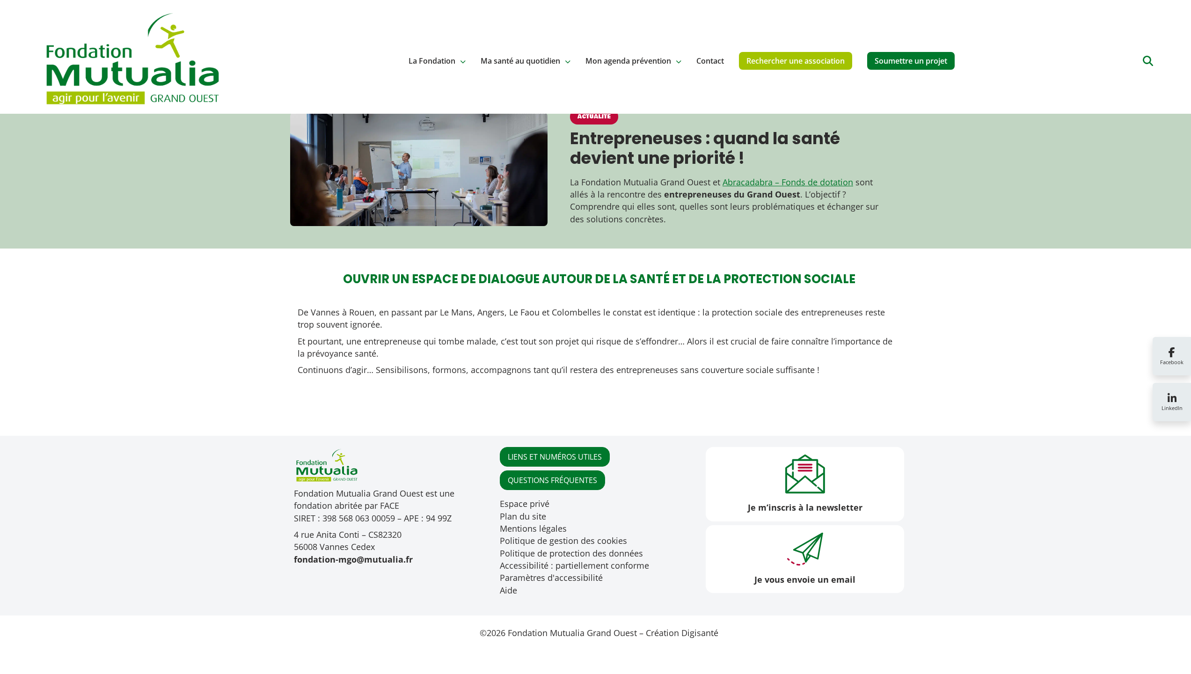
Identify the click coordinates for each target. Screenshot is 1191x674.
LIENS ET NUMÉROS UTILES (555, 457)
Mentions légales (533, 528)
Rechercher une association (795, 61)
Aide (508, 590)
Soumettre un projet (911, 61)
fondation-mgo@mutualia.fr (353, 559)
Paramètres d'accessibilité (551, 577)
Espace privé (524, 503)
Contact (710, 61)
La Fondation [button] (432, 61)
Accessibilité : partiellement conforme (574, 565)
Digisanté (699, 632)
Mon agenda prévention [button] (628, 61)
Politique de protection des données (571, 553)
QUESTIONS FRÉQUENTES (552, 480)
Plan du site (523, 516)
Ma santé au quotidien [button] (520, 61)
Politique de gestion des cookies (563, 540)
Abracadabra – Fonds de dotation (788, 182)
